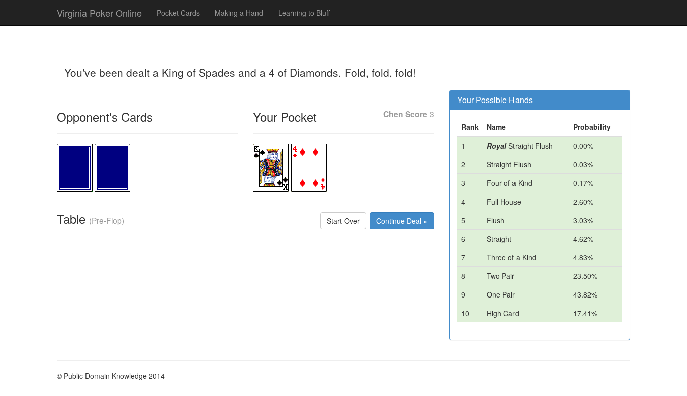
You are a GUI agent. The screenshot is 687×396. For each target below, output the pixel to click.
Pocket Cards (178, 13)
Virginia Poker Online (99, 12)
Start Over (343, 221)
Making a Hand (239, 13)
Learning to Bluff (304, 13)
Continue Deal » (401, 221)
